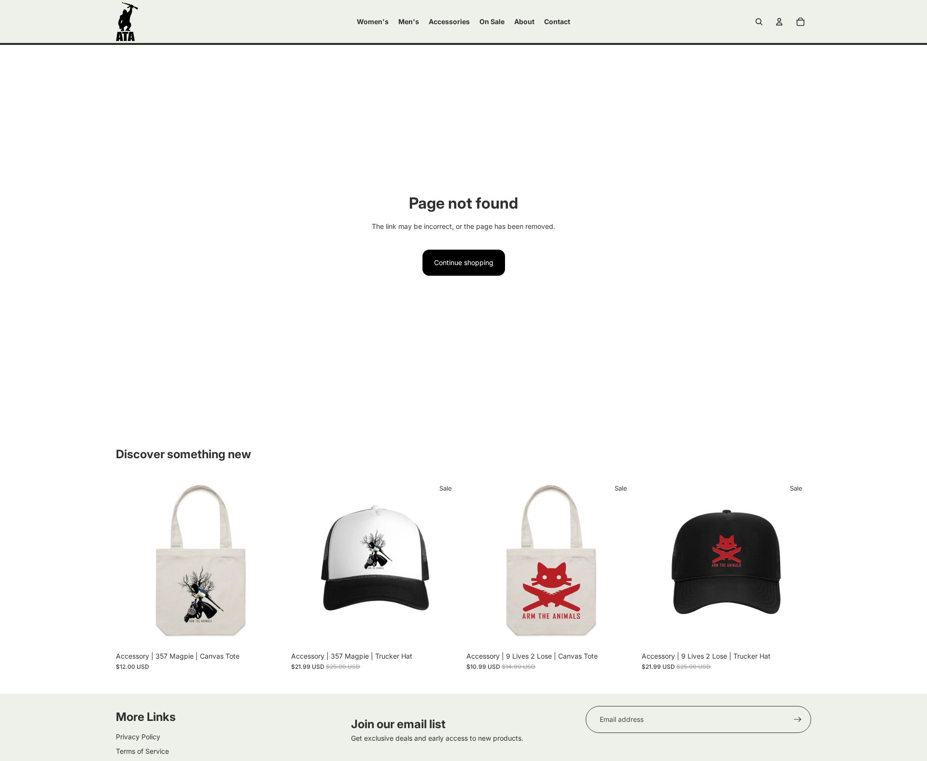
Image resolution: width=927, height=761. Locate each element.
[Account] (779, 21)
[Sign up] (797, 719)
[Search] (759, 21)
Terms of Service (142, 751)
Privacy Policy (138, 737)
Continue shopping (463, 262)
